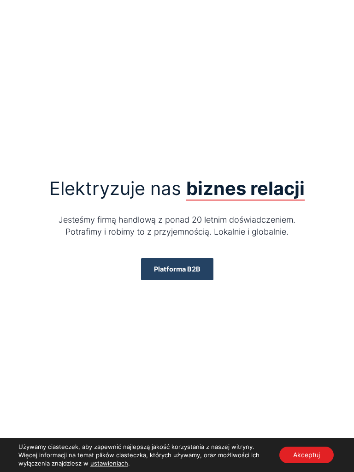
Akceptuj (306, 455)
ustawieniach (109, 463)
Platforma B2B (177, 269)
